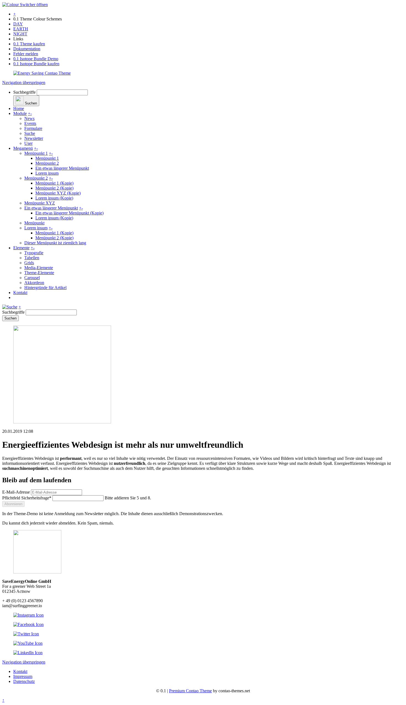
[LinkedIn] (28, 652)
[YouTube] (28, 643)
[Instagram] (28, 615)
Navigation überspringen (23, 82)
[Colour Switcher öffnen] (25, 4)
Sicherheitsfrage (26, 498)
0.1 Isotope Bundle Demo (35, 58)
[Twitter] (26, 633)
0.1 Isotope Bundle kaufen (36, 63)
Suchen (10, 318)
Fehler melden (25, 53)
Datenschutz (24, 681)
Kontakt (20, 671)
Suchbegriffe (24, 92)
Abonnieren (13, 504)
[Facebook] (28, 624)
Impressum (22, 676)
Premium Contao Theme (190, 690)
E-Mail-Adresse (16, 492)
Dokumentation (26, 48)
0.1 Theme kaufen (29, 43)
